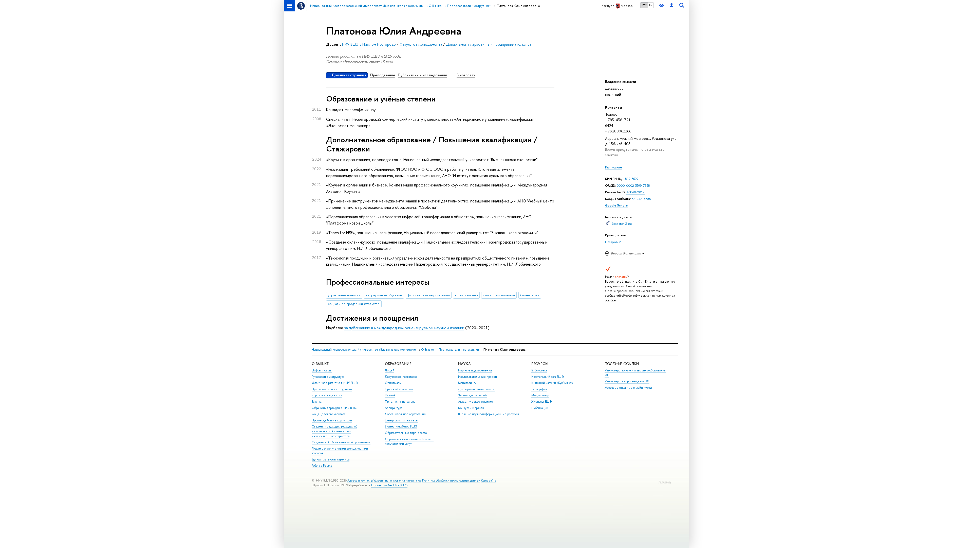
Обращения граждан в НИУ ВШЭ (334, 408)
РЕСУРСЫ (539, 363)
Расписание (613, 167)
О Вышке (427, 350)
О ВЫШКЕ (320, 363)
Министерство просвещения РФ (627, 381)
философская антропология (428, 295)
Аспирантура (393, 408)
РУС (644, 5)
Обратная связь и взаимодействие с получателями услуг (409, 441)
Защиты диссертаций (472, 395)
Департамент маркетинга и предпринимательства (488, 44)
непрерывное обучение (384, 295)
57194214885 (641, 199)
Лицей (389, 370)
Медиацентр (540, 395)
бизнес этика (529, 295)
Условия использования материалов (397, 480)
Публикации (539, 408)
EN (650, 5)
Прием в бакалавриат (399, 389)
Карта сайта (488, 480)
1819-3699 (630, 179)
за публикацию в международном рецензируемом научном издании (404, 328)
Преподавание (382, 75)
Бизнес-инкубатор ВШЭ (401, 426)
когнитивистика (466, 295)
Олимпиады (393, 383)
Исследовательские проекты (478, 377)
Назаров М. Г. (615, 242)
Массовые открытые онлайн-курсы (628, 388)
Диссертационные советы (476, 389)
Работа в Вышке (322, 466)
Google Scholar (616, 205)
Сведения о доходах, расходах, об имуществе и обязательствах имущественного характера (334, 431)
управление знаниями (344, 295)
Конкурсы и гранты (471, 408)
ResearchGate (621, 223)
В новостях (466, 75)
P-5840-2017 (635, 192)
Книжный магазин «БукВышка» (552, 383)
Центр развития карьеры (401, 420)
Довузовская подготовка (401, 377)
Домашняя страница (348, 75)
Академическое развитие (475, 402)
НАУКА (464, 363)
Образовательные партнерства (406, 433)
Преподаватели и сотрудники (459, 350)
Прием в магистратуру (400, 402)
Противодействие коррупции (332, 420)
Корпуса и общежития (327, 395)
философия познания (499, 295)
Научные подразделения (475, 370)
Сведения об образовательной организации (341, 442)
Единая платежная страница (330, 459)
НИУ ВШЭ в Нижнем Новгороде (369, 44)
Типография (539, 389)
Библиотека (539, 370)
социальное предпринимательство (354, 304)
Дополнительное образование (405, 414)
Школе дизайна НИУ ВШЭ (389, 485)
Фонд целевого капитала (328, 414)
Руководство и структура (328, 377)
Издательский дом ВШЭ (547, 377)
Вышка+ (390, 395)
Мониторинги (467, 383)
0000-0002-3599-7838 (633, 185)
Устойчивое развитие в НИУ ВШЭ (335, 383)
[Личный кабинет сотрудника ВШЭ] (671, 5)
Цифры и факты (322, 370)
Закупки (317, 402)
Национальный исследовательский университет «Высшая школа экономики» (364, 350)
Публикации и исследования (422, 75)
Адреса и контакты (360, 480)
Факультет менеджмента (421, 44)
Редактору (665, 482)
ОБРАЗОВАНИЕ (398, 363)
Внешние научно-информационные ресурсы (488, 414)
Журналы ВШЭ (541, 402)
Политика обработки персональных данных (451, 480)
